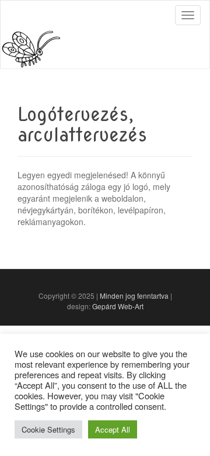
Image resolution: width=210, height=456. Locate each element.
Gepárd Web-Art (118, 306)
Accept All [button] (112, 429)
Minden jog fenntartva (134, 295)
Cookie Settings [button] (48, 429)
